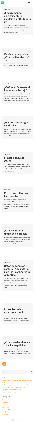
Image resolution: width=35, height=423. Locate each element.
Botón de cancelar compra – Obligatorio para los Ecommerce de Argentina (17, 270)
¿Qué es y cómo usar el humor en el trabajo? (17, 89)
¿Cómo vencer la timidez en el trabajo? (16, 232)
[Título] (2, 2)
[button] (29, 2)
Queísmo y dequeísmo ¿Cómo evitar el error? (17, 56)
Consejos (4, 404)
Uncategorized (6, 414)
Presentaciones (6, 409)
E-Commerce (5, 407)
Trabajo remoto (6, 412)
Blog (3, 400)
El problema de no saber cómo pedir (14, 311)
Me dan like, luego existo (14, 159)
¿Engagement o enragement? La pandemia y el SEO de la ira (17, 17)
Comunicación (6, 402)
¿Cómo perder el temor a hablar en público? (17, 344)
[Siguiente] (14, 364)
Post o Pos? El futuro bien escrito (16, 194)
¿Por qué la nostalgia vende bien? (16, 124)
